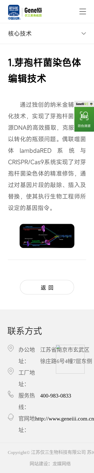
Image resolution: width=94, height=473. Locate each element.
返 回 (47, 287)
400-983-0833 (55, 396)
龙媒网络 (61, 464)
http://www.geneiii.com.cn (64, 419)
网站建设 (39, 464)
